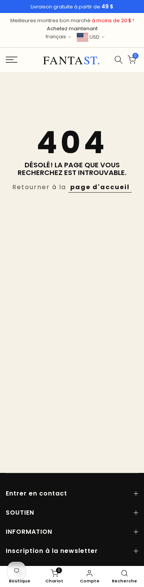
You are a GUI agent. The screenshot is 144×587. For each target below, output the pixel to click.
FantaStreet (72, 59)
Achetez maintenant (72, 28)
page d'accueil (100, 187)
